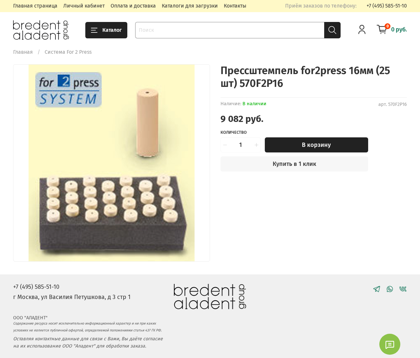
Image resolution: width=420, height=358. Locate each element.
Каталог (112, 30)
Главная (23, 52)
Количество (233, 132)
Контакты (235, 6)
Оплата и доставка (133, 6)
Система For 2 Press (68, 52)
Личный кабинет (84, 6)
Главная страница (35, 6)
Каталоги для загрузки (190, 6)
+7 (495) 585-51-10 (387, 6)
